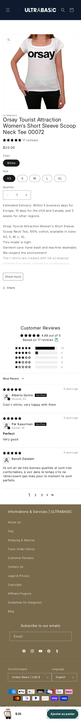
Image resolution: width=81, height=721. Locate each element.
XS (9, 178)
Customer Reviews (21, 558)
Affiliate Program (19, 593)
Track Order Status (21, 549)
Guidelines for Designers (25, 602)
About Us (14, 522)
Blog (11, 611)
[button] (8, 10)
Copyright (15, 584)
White (11, 163)
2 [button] (36, 495)
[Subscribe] (67, 636)
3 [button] (42, 495)
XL (60, 178)
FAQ (11, 531)
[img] (12, 389)
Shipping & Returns (21, 540)
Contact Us (15, 566)
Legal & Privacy (19, 575)
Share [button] (11, 287)
